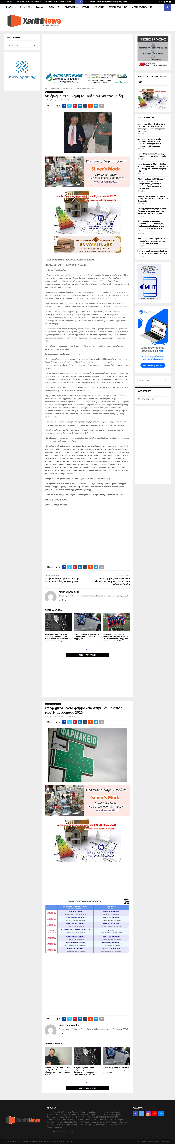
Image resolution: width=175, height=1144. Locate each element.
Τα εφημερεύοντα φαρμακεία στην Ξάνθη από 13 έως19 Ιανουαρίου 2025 (63, 580)
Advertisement (154, 1142)
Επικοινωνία (20, 2)
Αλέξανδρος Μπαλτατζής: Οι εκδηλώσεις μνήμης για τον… (109, 2)
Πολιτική (10, 7)
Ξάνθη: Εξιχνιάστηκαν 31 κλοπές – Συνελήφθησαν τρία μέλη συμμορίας (87, 636)
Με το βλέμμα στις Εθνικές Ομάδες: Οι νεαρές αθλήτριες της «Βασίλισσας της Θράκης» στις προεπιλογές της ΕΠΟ (116, 637)
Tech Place (68, 1141)
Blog (138, 1142)
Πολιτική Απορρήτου (118, 7)
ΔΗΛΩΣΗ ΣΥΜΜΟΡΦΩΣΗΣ (34, 2)
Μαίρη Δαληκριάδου (53, 100)
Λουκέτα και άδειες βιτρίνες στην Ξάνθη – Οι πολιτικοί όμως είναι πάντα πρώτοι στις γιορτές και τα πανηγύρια (58, 1071)
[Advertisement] (87, 54)
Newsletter (48, 2)
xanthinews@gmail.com (65, 1131)
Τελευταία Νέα (71, 7)
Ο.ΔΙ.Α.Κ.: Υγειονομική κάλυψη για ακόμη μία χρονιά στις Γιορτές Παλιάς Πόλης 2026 (153, 198)
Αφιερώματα (48, 92)
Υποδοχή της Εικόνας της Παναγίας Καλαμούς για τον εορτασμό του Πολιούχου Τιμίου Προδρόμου (152, 211)
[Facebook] (135, 1113)
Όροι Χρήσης (98, 7)
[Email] (161, 1113)
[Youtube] (154, 1113)
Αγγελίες (85, 7)
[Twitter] (141, 1113)
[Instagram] (148, 1113)
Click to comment (87, 655)
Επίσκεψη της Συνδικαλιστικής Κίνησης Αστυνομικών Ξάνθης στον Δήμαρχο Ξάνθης (112, 581)
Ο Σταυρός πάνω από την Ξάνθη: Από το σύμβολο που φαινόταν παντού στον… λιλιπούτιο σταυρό (152, 241)
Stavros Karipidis (57, 1141)
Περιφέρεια (25, 7)
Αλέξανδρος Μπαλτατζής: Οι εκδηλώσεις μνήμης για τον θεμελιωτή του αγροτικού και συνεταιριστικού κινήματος (56, 637)
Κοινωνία (47, 704)
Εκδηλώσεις (54, 7)
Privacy (144, 1142)
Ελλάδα (39, 7)
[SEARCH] (35, 45)
